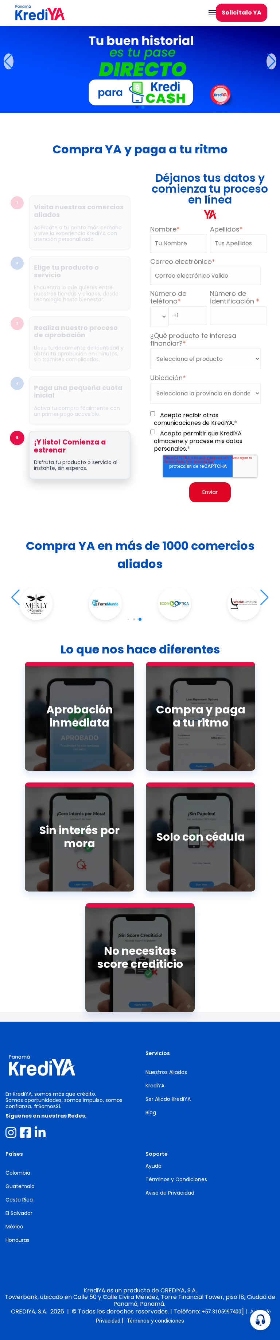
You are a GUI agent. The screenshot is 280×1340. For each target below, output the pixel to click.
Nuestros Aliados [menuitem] (166, 1072)
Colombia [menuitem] (17, 1172)
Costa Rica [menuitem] (19, 1199)
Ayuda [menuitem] (153, 1166)
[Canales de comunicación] (260, 1320)
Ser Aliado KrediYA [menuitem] (168, 1099)
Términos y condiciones (155, 1320)
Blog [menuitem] (150, 1112)
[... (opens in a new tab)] (10, 1132)
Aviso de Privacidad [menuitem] (169, 1192)
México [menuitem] (14, 1226)
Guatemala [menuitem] (20, 1186)
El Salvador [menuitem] (18, 1213)
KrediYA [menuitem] (154, 1085)
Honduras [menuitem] (17, 1240)
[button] (8, 61)
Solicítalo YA (241, 12)
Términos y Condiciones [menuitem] (176, 1179)
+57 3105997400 (221, 1311)
